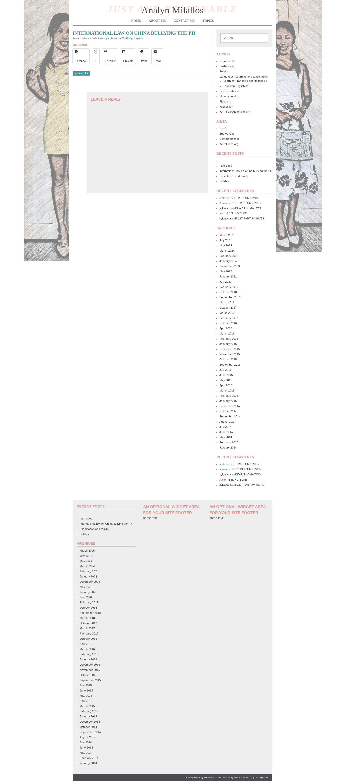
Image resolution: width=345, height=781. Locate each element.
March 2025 (227, 235)
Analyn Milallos (172, 10)
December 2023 (229, 266)
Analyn (105, 38)
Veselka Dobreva (242, 777)
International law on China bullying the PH (245, 170)
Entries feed (227, 133)
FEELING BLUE (237, 213)
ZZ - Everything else (132, 38)
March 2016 (227, 333)
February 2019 (228, 286)
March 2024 (227, 250)
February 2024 (228, 255)
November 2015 (229, 354)
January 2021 (228, 276)
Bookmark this (81, 73)
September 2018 (230, 297)
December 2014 (229, 406)
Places (223, 101)
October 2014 (228, 411)
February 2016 (228, 338)
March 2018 (227, 302)
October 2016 (228, 323)
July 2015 (225, 369)
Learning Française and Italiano (243, 80)
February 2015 (228, 395)
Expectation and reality (233, 176)
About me (157, 20)
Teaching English (234, 86)
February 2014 (228, 442)
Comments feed (229, 138)
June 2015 (226, 375)
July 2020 (225, 281)
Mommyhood (227, 96)
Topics (208, 20)
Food (222, 71)
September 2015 (230, 364)
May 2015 (225, 380)
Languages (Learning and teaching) (242, 76)
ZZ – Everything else (232, 111)
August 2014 (227, 421)
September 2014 (230, 416)
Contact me (184, 20)
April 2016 (225, 328)
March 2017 (227, 312)
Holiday (224, 181)
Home (136, 20)
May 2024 (225, 245)
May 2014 (225, 437)
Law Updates (227, 91)
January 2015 (228, 400)
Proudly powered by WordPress (199, 777)
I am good (225, 165)
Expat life (225, 61)
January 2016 (228, 343)
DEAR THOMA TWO (248, 208)
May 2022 (225, 271)
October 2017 (228, 307)
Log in (223, 128)
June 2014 (226, 432)
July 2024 (225, 240)
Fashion (224, 66)
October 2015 (228, 359)
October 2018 (228, 292)
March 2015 (227, 390)
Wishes (224, 106)
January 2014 (228, 447)
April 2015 (225, 385)
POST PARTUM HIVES (244, 197)
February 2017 (228, 318)
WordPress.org (228, 144)
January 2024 (228, 261)
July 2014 (225, 426)
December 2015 (229, 349)
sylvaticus (225, 208)
